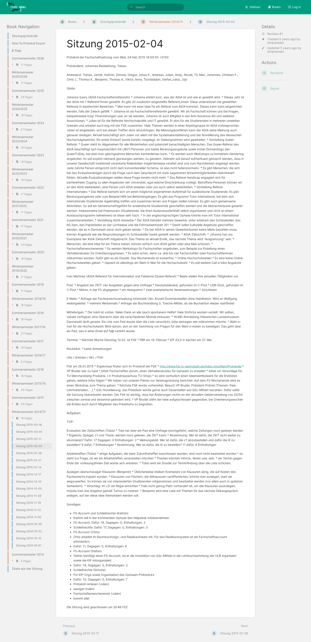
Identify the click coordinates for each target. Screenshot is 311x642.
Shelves (254, 7)
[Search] (131, 7)
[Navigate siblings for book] (84, 22)
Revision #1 (275, 34)
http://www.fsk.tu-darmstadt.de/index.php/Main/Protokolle (200, 366)
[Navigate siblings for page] (190, 22)
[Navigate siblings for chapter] (133, 22)
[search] (155, 7)
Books (276, 7)
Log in (296, 7)
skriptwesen (275, 42)
